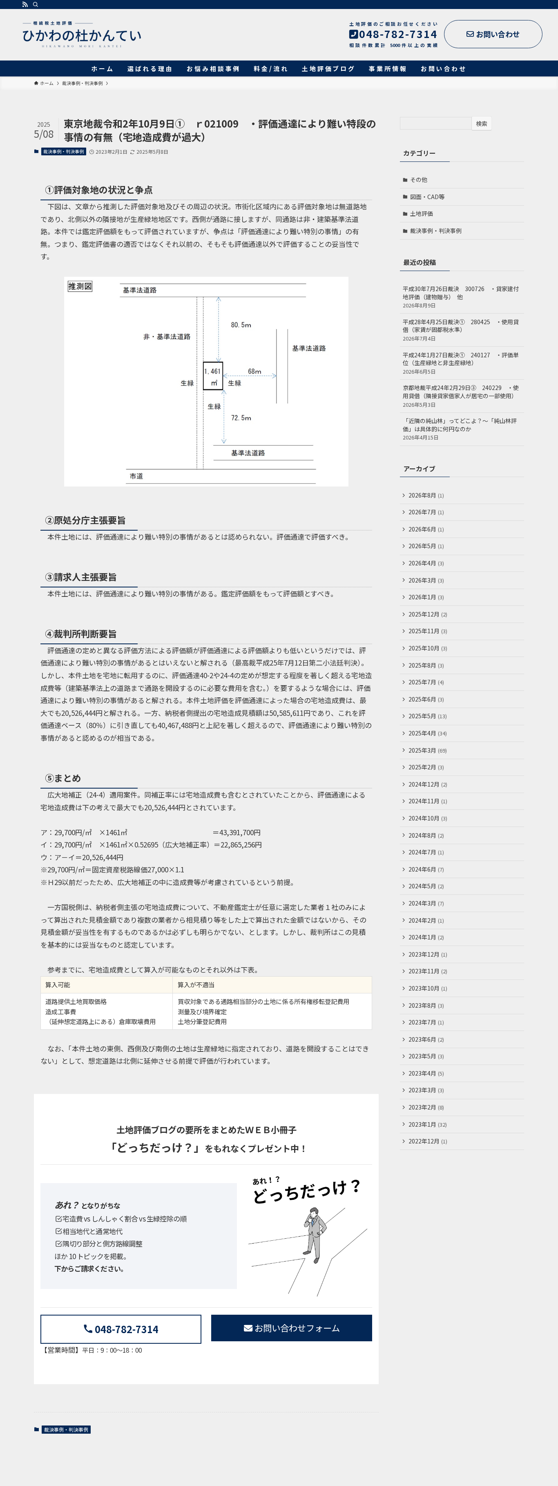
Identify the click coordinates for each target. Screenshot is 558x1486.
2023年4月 (426, 1073)
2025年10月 (427, 648)
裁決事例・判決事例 (63, 151)
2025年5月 (427, 716)
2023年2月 (426, 1107)
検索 (481, 123)
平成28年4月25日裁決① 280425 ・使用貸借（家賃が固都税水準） (461, 330)
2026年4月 (426, 563)
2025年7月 (426, 682)
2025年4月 (427, 733)
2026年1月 (426, 597)
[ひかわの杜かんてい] (82, 34)
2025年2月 (426, 767)
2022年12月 (427, 1141)
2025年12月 (427, 614)
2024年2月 (426, 920)
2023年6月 (426, 1039)
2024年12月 (427, 784)
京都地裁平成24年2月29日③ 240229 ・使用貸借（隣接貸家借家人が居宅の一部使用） (461, 395)
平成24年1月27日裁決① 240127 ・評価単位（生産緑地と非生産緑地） (461, 363)
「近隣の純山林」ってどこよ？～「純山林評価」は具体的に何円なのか (460, 429)
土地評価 (421, 213)
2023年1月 (427, 1124)
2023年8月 (426, 1005)
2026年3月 (426, 580)
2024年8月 (426, 835)
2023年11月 (427, 971)
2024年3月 (426, 903)
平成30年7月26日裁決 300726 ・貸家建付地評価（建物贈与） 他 (461, 297)
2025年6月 (426, 699)
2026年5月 (426, 546)
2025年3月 (427, 750)
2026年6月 (426, 529)
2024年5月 (426, 886)
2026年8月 (426, 495)
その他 (418, 179)
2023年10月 (427, 988)
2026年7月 (426, 512)
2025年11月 (427, 631)
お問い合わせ (498, 34)
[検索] (35, 4)
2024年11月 (427, 801)
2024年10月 (427, 818)
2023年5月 (426, 1056)
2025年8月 (426, 665)
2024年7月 (426, 852)
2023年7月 (426, 1022)
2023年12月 (427, 954)
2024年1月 (426, 937)
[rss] (25, 4)
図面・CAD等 (427, 197)
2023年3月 (426, 1090)
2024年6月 (426, 869)
